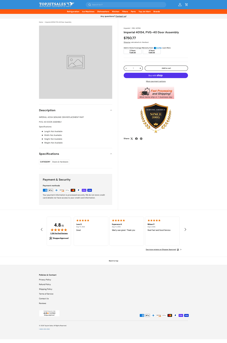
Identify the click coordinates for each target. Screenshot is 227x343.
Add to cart (166, 68)
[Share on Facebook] (136, 138)
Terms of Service (46, 294)
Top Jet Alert (145, 11)
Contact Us (44, 298)
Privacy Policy (45, 279)
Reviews (42, 303)
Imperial (127, 28)
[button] (186, 4)
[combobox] (126, 4)
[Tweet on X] (131, 138)
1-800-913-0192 (44, 329)
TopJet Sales (48, 326)
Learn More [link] (166, 48)
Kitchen (115, 11)
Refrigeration (73, 11)
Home (41, 22)
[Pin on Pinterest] (141, 138)
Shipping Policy (45, 289)
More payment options (156, 81)
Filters (125, 11)
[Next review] (185, 229)
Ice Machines (88, 11)
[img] (59, 229)
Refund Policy (45, 284)
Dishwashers (103, 11)
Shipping (127, 42)
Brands (156, 11)
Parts (133, 11)
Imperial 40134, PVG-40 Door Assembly (58, 22)
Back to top (113, 261)
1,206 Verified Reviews (59, 233)
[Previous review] (41, 229)
